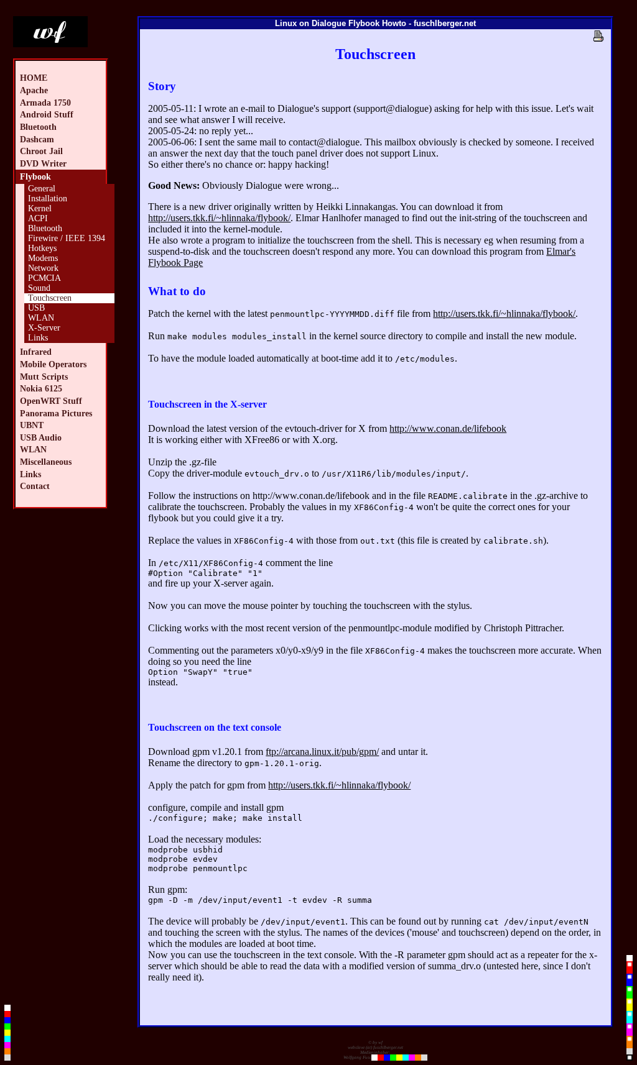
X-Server (44, 327)
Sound (39, 288)
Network (43, 268)
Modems (43, 258)
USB (36, 308)
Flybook (35, 176)
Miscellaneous (46, 462)
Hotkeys (42, 248)
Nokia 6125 (41, 388)
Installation (47, 198)
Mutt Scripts (44, 377)
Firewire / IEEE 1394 (66, 238)
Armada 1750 (45, 102)
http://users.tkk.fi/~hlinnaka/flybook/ (219, 218)
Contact (35, 486)
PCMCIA (44, 278)
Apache (34, 90)
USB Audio (41, 437)
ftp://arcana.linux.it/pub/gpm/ (322, 751)
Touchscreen (50, 298)
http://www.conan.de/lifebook (447, 428)
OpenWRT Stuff (51, 401)
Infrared (36, 352)
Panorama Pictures (56, 413)
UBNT (32, 425)
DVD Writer (43, 163)
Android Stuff (46, 114)
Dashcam (37, 139)
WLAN (41, 317)
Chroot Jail (41, 151)
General (41, 188)
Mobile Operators (53, 364)
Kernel (40, 208)
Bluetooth (38, 127)
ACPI (38, 218)
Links (38, 337)
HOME (33, 78)
